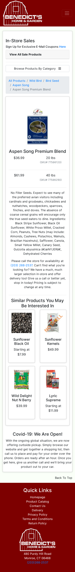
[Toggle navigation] (67, 13)
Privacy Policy (37, 514)
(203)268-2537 (37, 562)
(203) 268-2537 (21, 265)
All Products (17, 80)
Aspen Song (21, 85)
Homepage (37, 497)
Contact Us (37, 506)
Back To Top (63, 478)
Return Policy (37, 523)
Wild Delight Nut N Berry (21, 398)
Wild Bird (35, 80)
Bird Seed (52, 80)
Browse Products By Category (36, 68)
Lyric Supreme (53, 398)
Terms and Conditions (37, 519)
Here (62, 46)
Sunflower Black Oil (21, 341)
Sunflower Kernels (53, 341)
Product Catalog (37, 501)
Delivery (37, 510)
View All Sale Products (25, 54)
